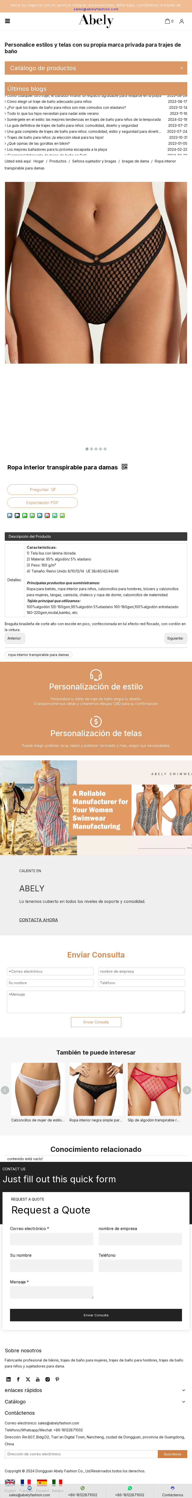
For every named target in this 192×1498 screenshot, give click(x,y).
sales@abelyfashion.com (96, 9)
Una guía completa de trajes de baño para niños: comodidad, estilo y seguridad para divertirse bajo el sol (94, 127)
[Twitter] (28, 1379)
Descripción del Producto (30, 536)
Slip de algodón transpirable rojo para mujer (154, 1120)
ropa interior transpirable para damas (38, 655)
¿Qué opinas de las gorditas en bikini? (38, 139)
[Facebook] (18, 1379)
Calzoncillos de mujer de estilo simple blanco (37, 1120)
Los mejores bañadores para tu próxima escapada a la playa (56, 145)
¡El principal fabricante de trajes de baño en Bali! (46, 151)
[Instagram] (47, 1379)
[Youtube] (38, 1379)
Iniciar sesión (172, 38)
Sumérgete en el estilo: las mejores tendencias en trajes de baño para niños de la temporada (83, 115)
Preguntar (39, 489)
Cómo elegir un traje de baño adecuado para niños (49, 97)
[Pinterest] (57, 1379)
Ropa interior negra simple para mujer (96, 1120)
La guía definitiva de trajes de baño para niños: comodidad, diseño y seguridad (72, 121)
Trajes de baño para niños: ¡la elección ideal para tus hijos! (55, 133)
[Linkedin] (8, 1379)
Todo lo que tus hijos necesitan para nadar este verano (52, 109)
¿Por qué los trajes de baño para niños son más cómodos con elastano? (66, 103)
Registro (175, 49)
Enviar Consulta (96, 1022)
